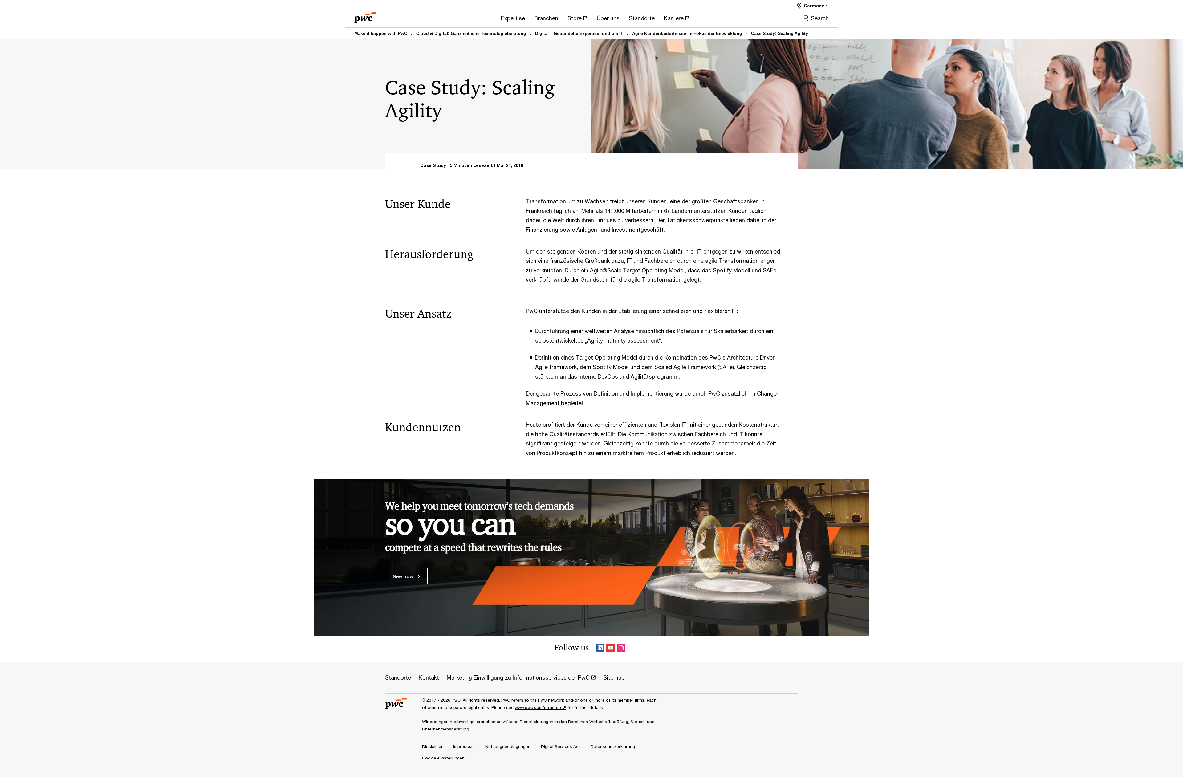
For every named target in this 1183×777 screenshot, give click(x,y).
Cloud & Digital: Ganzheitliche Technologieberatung (471, 33)
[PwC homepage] (365, 15)
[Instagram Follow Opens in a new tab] (621, 649)
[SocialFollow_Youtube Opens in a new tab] (610, 649)
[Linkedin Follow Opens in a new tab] (600, 649)
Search (820, 18)
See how (403, 576)
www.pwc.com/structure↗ (540, 707)
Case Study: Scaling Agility (779, 33)
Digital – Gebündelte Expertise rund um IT (579, 33)
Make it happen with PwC (380, 33)
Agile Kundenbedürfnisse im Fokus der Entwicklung (687, 33)
